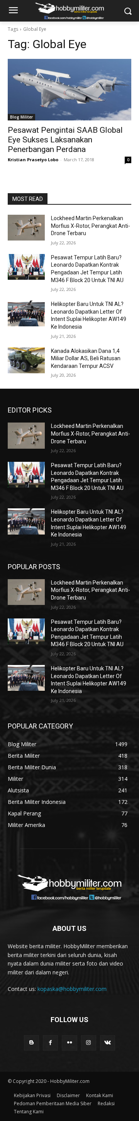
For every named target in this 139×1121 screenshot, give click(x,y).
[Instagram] (88, 1042)
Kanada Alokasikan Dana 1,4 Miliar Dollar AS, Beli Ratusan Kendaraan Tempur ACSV (85, 358)
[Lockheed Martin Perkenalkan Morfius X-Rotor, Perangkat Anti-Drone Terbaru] (26, 228)
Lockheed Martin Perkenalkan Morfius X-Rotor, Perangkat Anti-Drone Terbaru (90, 225)
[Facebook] (50, 1042)
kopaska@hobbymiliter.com (72, 988)
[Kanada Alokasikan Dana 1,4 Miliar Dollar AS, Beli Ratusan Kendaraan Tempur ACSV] (26, 360)
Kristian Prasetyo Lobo (33, 159)
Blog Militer (21, 117)
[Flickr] (69, 1042)
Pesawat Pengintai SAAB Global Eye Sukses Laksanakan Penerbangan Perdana (65, 139)
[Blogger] (31, 1042)
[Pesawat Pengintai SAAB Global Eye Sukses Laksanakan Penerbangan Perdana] (69, 89)
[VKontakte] (107, 1042)
